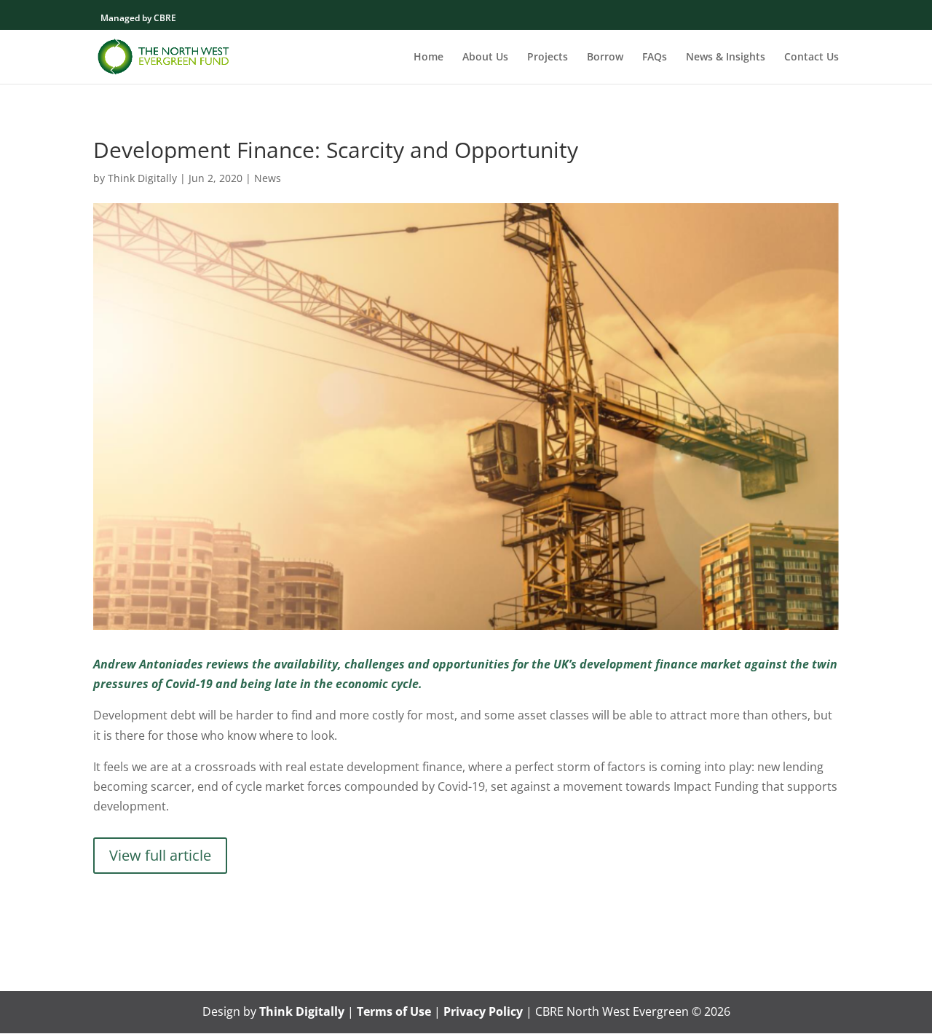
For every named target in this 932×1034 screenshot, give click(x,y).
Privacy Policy (483, 1011)
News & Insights (725, 57)
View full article (160, 855)
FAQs (654, 57)
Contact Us (811, 57)
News (267, 178)
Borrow (605, 57)
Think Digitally (142, 178)
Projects (547, 57)
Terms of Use (394, 1011)
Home (428, 57)
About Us (485, 57)
